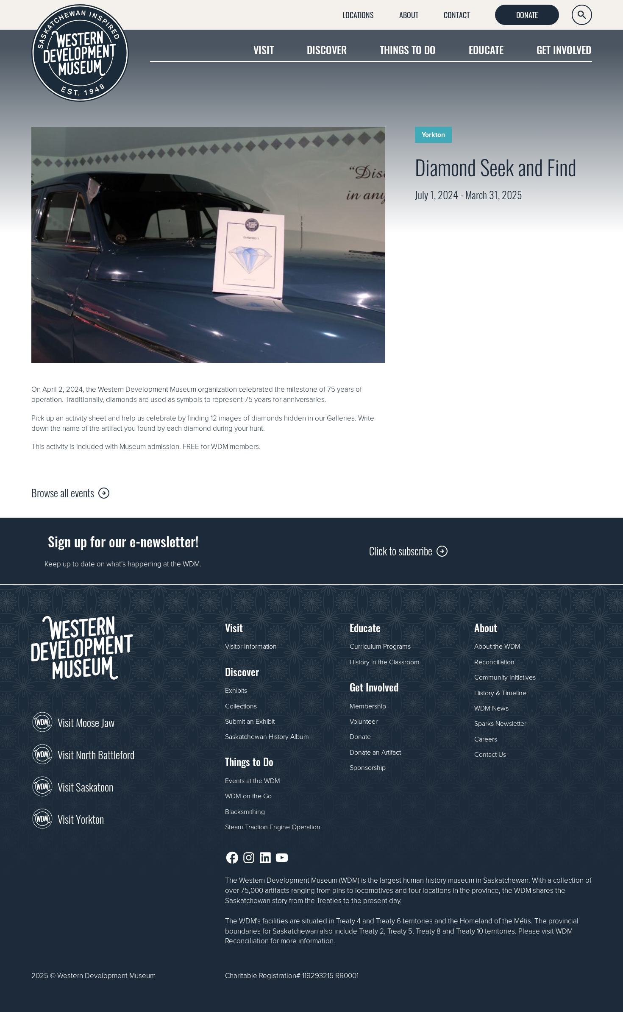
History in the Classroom (385, 661)
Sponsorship (368, 767)
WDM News (491, 708)
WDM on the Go (248, 795)
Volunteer (364, 721)
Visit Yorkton (81, 818)
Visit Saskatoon (85, 786)
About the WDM (497, 646)
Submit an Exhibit (250, 721)
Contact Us (490, 754)
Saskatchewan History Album (267, 736)
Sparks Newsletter (500, 723)
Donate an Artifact (375, 752)
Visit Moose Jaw (86, 722)
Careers (485, 739)
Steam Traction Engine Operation (272, 826)
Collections (241, 706)
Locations (358, 14)
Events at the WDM (252, 780)
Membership (368, 706)
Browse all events (62, 492)
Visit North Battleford (96, 754)
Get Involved (564, 49)
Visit (263, 49)
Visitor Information (251, 646)
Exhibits (236, 690)
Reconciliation (494, 661)
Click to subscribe (400, 550)
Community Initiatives (505, 677)
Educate (486, 49)
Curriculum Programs (380, 646)
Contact (457, 14)
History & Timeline (500, 692)
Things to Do (408, 49)
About (408, 14)
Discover (327, 49)
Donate (527, 14)
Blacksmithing (245, 811)
